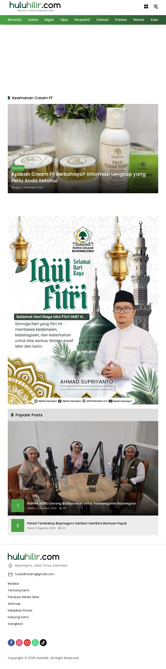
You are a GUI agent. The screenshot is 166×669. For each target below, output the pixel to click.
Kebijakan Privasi (20, 610)
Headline (17, 168)
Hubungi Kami (18, 617)
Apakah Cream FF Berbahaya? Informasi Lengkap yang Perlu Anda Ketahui (78, 177)
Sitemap (14, 604)
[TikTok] (43, 642)
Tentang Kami (18, 590)
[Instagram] (19, 642)
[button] (155, 6)
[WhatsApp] (35, 642)
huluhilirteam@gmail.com (34, 574)
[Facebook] (11, 642)
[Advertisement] (87, 59)
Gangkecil (15, 624)
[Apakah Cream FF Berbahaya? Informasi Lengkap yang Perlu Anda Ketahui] (83, 148)
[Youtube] (27, 642)
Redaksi (13, 583)
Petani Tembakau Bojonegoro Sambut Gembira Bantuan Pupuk (77, 523)
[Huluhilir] (35, 6)
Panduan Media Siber (23, 597)
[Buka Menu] (146, 6)
